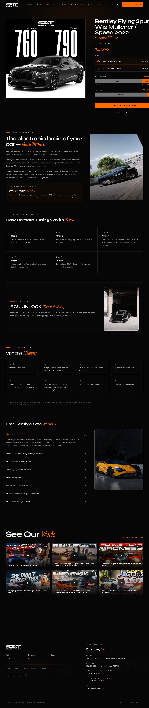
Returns (35, 668)
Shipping (25, 668)
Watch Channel (131, 537)
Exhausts (50, 5)
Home (29, 5)
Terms (17, 668)
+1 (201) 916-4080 (96, 681)
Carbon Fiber (65, 5)
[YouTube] (20, 674)
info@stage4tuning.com (95, 688)
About (91, 5)
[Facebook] (8, 674)
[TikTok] (26, 674)
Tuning (39, 5)
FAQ (29, 659)
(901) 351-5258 (94, 673)
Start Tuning (131, 4)
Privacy (9, 668)
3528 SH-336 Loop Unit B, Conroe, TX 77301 (102, 666)
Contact (102, 5)
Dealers (79, 5)
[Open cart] (118, 4)
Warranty (44, 668)
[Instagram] (14, 674)
